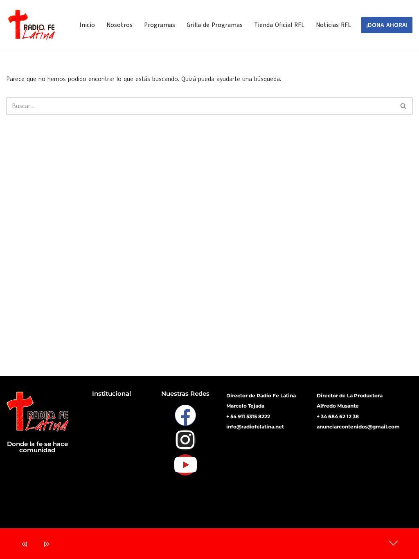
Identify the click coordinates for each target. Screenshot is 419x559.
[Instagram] (185, 440)
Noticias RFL (333, 25)
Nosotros (119, 25)
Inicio (87, 25)
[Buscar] (403, 106)
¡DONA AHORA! (387, 25)
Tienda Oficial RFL (279, 25)
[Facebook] (185, 415)
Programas (159, 25)
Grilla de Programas (215, 25)
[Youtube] (185, 465)
